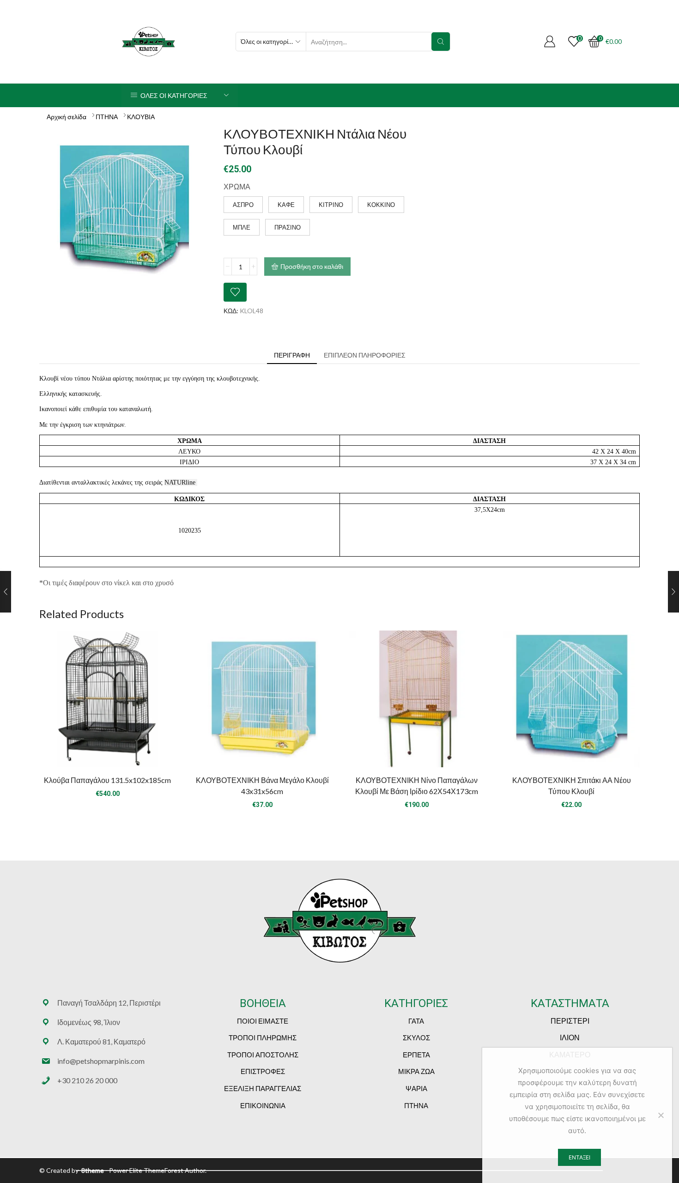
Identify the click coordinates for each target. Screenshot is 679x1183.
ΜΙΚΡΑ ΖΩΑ (416, 1071)
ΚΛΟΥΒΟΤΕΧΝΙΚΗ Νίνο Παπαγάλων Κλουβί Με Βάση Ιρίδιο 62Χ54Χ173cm (416, 785)
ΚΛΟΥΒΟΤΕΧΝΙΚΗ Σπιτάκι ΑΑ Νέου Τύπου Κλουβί (571, 785)
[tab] (292, 355)
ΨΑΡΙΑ (416, 1088)
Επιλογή (262, 702)
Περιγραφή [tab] (292, 355)
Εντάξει (579, 1157)
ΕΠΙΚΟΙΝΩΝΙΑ (262, 1105)
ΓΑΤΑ (416, 1021)
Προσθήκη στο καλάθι (311, 266)
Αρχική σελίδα (66, 117)
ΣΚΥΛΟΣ (416, 1037)
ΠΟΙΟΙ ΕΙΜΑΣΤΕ (262, 1021)
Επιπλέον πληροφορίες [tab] (365, 355)
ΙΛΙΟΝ (570, 1037)
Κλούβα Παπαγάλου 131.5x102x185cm (107, 780)
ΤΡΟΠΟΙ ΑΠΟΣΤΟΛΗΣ (262, 1054)
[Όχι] (660, 1115)
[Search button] (440, 41)
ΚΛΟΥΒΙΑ (141, 117)
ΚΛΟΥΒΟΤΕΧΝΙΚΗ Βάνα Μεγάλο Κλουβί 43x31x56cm (262, 785)
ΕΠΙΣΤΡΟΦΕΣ (263, 1071)
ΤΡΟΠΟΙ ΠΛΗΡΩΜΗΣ (263, 1037)
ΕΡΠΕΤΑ (416, 1054)
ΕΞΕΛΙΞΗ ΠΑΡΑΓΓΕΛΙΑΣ (262, 1088)
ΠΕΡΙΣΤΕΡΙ (570, 1020)
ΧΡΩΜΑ (237, 186)
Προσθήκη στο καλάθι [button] (107, 702)
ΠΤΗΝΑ (107, 117)
